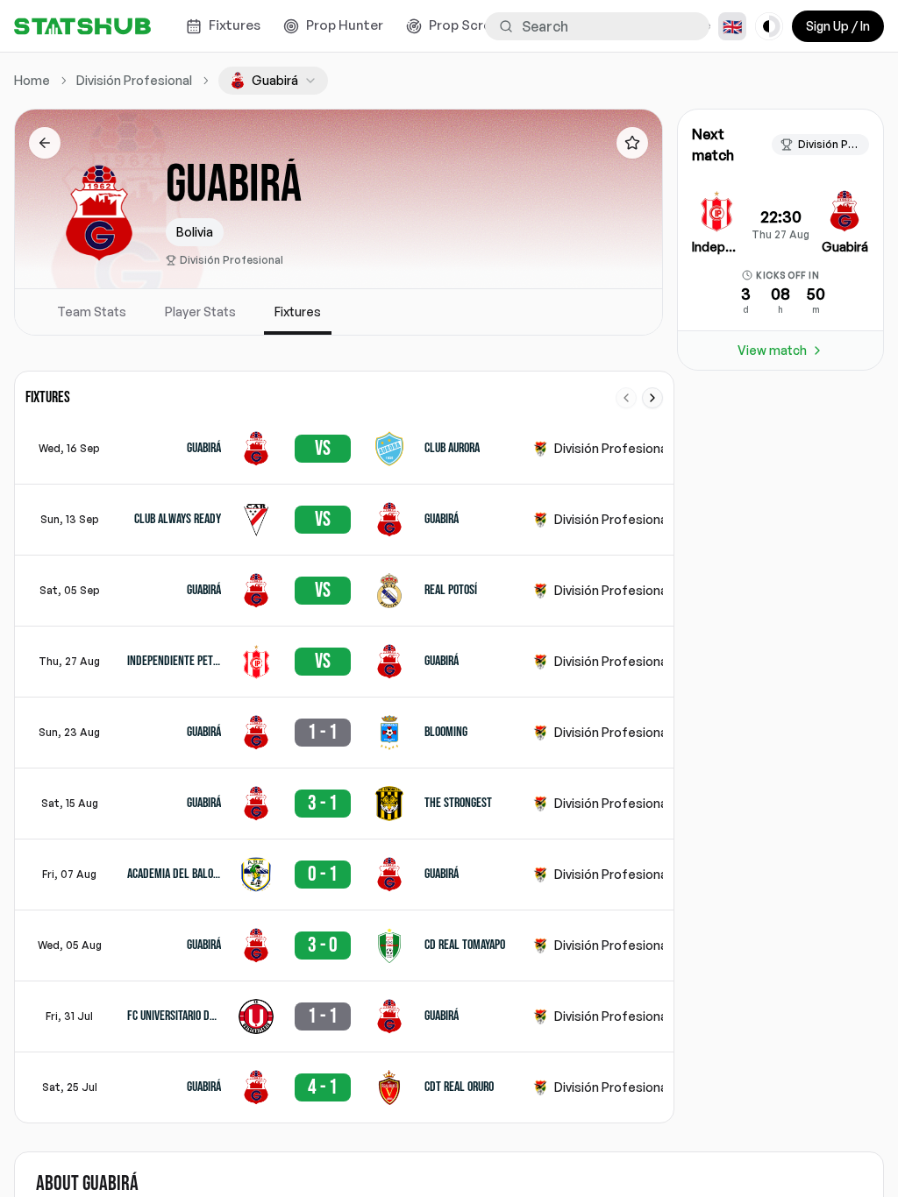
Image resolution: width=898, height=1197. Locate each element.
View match (772, 350)
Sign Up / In (838, 25)
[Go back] (45, 143)
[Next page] (652, 397)
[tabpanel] (338, 747)
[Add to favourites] (632, 143)
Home (32, 80)
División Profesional (231, 259)
